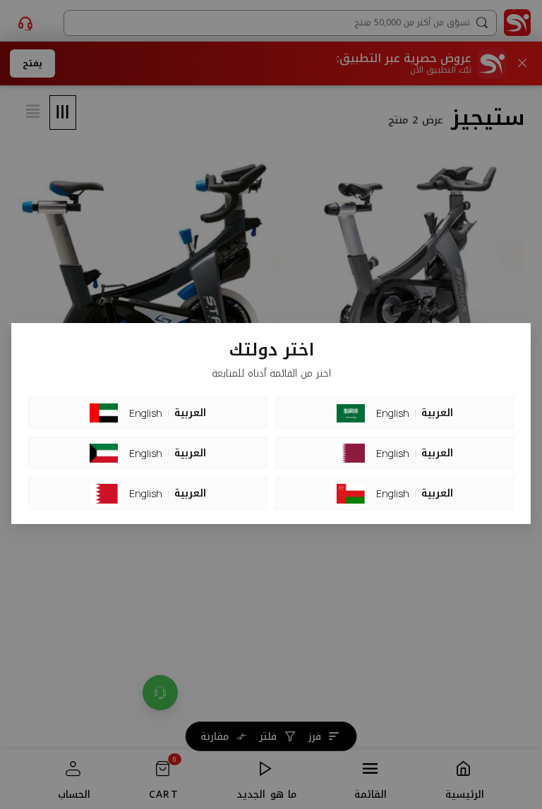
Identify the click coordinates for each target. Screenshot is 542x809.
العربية (190, 413)
